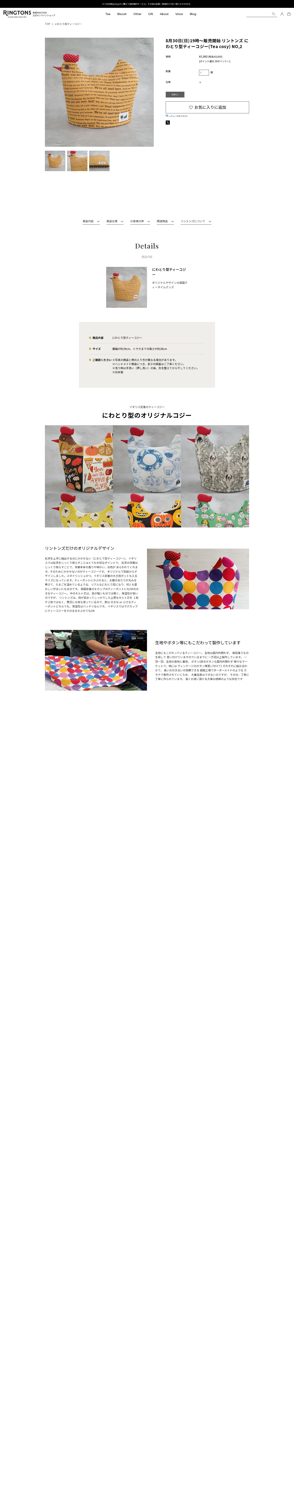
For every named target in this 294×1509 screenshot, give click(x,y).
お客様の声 (137, 221)
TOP (47, 24)
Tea (107, 14)
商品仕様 (112, 221)
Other (137, 14)
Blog (193, 14)
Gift (150, 14)
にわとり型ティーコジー (68, 24)
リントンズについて (193, 221)
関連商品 (162, 221)
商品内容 (88, 221)
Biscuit (122, 14)
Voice (179, 14)
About (164, 14)
